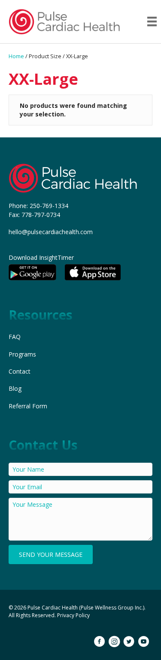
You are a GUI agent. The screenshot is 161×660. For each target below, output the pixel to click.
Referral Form (28, 406)
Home (16, 56)
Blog (15, 388)
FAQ (15, 337)
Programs (22, 354)
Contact (19, 371)
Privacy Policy (73, 615)
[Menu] (152, 21)
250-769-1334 (49, 206)
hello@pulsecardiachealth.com (51, 232)
